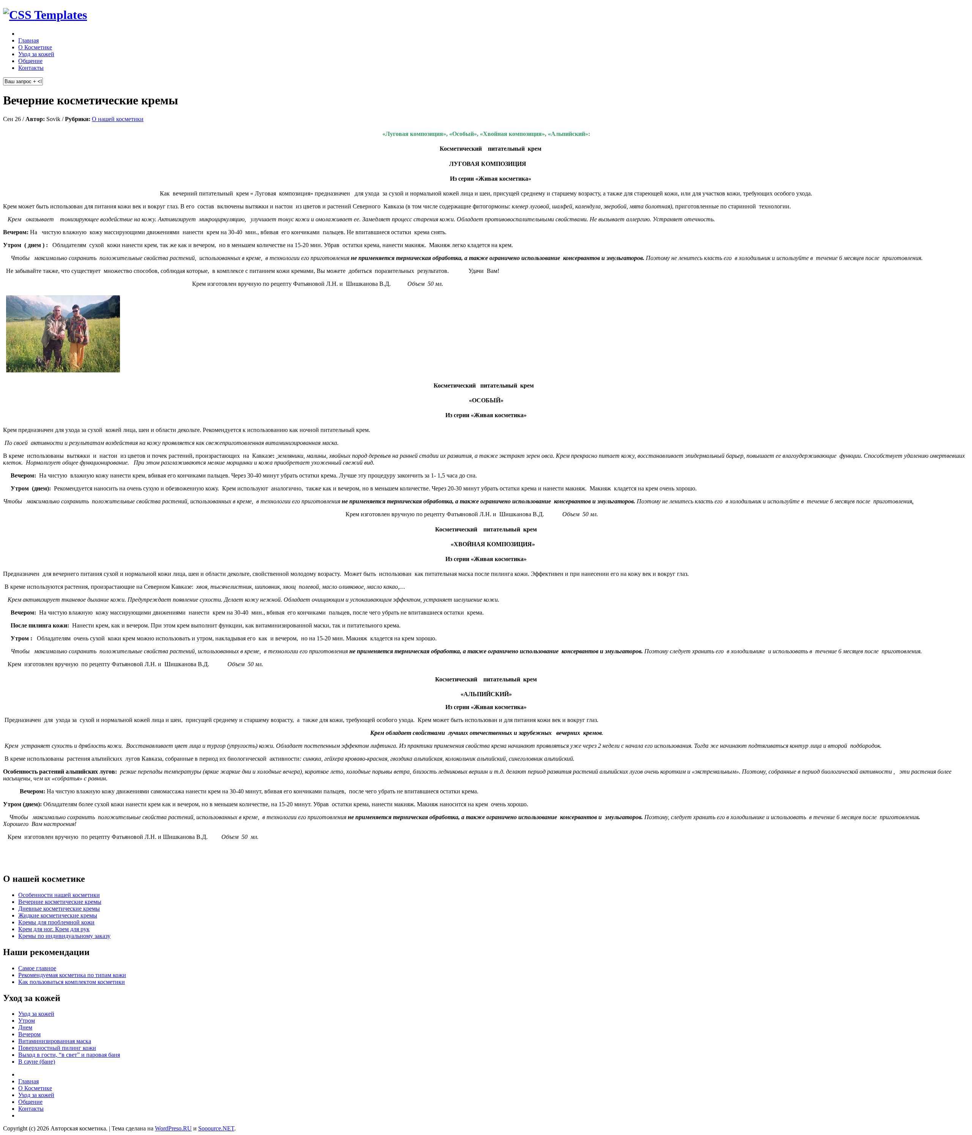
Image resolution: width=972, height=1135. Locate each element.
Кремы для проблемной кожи (56, 922)
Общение (30, 61)
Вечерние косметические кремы (59, 902)
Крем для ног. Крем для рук (54, 929)
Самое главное (37, 968)
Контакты (31, 68)
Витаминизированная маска (54, 1041)
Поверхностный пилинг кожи (57, 1048)
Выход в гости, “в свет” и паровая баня (69, 1054)
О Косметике (35, 47)
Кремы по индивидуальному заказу (64, 936)
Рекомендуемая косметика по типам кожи (72, 975)
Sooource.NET (216, 1128)
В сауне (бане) (36, 1061)
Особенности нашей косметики (59, 895)
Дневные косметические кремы (59, 908)
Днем (25, 1027)
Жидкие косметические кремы (57, 915)
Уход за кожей (36, 54)
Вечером (29, 1034)
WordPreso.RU (173, 1128)
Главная (28, 40)
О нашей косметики (118, 119)
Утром (26, 1020)
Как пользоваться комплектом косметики (71, 982)
